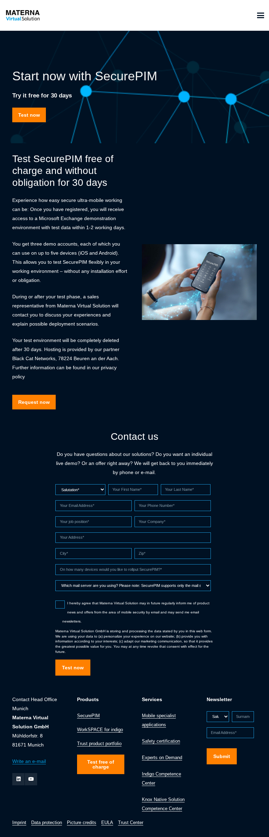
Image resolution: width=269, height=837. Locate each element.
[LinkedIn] (18, 779)
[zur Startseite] (22, 15)
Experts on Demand (162, 757)
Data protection (46, 822)
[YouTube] (31, 779)
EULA (107, 822)
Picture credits (81, 822)
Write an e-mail (29, 761)
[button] (260, 15)
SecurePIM (88, 715)
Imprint (19, 822)
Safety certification (161, 741)
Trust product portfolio (99, 743)
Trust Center (130, 822)
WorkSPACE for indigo (100, 729)
